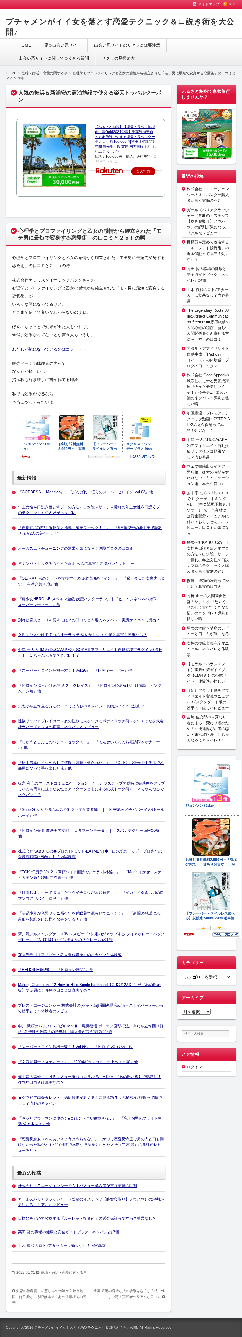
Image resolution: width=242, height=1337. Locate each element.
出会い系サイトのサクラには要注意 (127, 45)
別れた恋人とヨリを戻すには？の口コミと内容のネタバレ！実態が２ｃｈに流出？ (89, 620)
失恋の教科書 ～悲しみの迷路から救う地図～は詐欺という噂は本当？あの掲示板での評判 (49, 1297)
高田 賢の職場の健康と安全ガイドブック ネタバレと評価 (68, 1232)
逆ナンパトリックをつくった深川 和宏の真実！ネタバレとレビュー (76, 563)
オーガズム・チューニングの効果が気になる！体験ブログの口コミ (75, 548)
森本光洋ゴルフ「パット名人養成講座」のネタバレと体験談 (70, 954)
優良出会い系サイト (62, 45)
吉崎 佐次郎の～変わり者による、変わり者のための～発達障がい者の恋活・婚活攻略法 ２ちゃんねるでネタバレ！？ (208, 728)
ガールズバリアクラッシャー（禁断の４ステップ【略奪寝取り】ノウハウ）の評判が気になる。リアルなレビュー (208, 221)
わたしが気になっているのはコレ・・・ (49, 349)
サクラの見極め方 (118, 58)
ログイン (194, 1067)
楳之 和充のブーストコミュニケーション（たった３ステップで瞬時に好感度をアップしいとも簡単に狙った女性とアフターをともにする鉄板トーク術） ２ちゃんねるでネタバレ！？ (91, 789)
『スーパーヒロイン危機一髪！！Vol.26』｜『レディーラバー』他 (75, 670)
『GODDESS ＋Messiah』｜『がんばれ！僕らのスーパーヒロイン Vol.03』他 (85, 492)
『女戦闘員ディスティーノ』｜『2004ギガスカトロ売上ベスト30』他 (78, 1062)
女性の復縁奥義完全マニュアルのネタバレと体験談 (208, 649)
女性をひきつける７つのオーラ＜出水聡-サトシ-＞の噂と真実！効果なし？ (82, 634)
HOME (25, 45)
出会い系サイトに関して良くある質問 (54, 58)
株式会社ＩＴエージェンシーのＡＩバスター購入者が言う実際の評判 (77, 1185)
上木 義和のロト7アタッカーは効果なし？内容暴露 (62, 1245)
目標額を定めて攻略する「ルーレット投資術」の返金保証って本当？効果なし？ (87, 1218)
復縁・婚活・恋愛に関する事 (64, 1273)
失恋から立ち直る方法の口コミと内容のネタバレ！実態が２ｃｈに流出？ (81, 706)
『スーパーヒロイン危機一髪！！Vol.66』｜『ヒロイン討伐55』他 (75, 1047)
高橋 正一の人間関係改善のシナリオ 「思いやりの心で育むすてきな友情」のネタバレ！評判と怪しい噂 (208, 607)
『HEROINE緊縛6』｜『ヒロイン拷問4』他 (55, 969)
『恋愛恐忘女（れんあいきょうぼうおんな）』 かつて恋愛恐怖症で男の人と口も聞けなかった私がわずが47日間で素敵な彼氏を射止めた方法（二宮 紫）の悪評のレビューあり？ (91, 1145)
